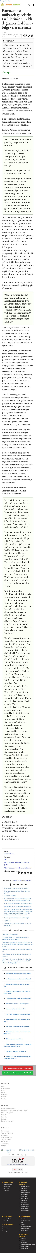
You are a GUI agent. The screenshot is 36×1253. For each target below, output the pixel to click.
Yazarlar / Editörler (7, 1133)
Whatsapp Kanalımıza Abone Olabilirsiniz (18, 1073)
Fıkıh (5, 859)
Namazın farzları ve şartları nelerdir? (18, 973)
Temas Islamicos (25, 1204)
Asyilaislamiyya (24, 1194)
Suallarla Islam (24, 1190)
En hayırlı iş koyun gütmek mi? (16, 1051)
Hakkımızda (5, 1131)
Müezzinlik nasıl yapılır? (10, 934)
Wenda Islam (24, 1202)
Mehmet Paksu (9, 854)
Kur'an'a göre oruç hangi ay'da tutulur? (16, 888)
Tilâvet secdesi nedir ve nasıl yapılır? (18, 998)
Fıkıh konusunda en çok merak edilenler (17, 868)
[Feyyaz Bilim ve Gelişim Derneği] (18, 1161)
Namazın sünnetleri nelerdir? (16, 1009)
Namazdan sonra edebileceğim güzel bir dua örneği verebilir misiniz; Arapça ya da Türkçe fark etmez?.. (17, 944)
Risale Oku (6, 1220)
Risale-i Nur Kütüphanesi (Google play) (26, 1220)
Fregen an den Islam (25, 1192)
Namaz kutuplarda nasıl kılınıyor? (17, 1003)
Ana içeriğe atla (5, 1)
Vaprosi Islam (24, 1196)
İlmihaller (4, 1119)
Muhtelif (3, 1097)
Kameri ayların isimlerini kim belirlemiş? (16, 918)
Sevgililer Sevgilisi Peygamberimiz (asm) (14, 1110)
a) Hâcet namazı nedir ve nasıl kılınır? (18, 979)
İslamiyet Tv (6, 1231)
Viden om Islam (24, 1198)
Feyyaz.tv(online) (25, 1246)
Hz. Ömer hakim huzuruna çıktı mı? (17, 1026)
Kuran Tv (6, 1229)
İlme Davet (6, 1190)
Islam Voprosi (24, 1188)
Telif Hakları (5, 1143)
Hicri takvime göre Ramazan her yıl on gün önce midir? (17, 924)
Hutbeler (4, 1117)
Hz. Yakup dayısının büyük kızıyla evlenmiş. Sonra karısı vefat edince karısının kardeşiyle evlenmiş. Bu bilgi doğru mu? (16, 961)
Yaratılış (3, 1099)
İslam (3, 1092)
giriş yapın (17, 880)
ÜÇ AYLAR (7, 921)
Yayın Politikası (6, 1139)
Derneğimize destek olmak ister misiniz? (18, 1164)
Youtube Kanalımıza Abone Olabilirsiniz (19, 1068)
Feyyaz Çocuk (24, 1230)
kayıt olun (28, 880)
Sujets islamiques (25, 1210)
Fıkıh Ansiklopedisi (7, 1113)
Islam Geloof (24, 1200)
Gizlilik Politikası (6, 1141)
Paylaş (18, 36)
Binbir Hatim (6, 1188)
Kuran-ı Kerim (7, 1186)
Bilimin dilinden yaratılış (8, 1108)
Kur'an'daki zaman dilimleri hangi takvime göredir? (17, 892)
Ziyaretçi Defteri (6, 1137)
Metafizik (4, 1094)
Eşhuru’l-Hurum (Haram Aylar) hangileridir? (17, 906)
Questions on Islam (25, 1186)
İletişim (3, 1145)
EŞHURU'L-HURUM (10, 896)
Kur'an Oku (23, 1238)
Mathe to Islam (24, 1208)
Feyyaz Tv (6, 1227)
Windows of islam (25, 1206)
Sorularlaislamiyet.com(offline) (28, 1244)
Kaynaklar (4, 1135)
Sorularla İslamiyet (8, 1184)
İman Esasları (5, 1088)
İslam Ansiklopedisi (7, 1121)
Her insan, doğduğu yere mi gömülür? (18, 1014)
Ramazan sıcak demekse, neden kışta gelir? (18, 903)
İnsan (3, 1090)
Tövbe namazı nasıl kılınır (14, 1039)
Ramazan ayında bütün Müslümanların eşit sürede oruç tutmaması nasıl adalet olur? (17, 899)
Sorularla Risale (7, 1218)
